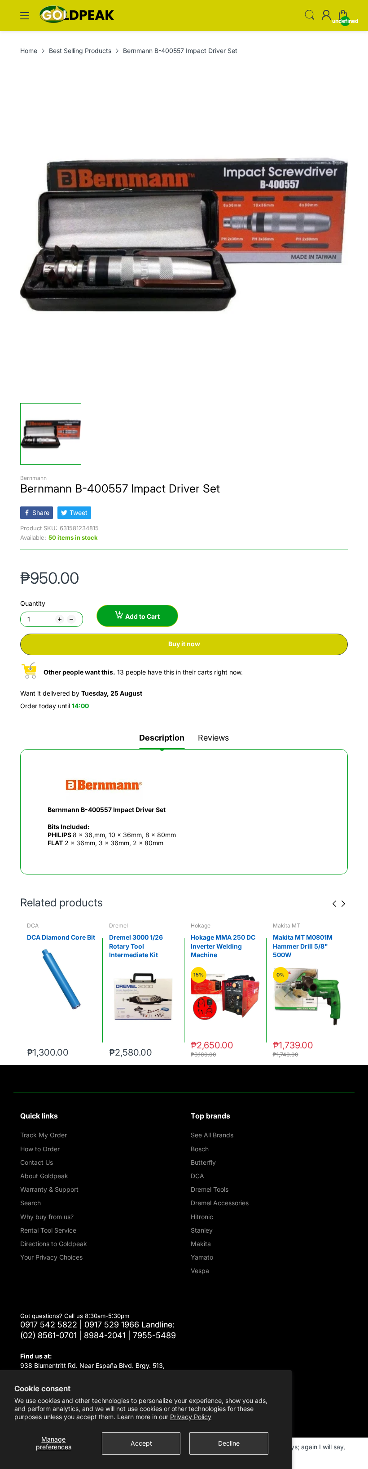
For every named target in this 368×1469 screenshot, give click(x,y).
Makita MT (204, 925)
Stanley (202, 1230)
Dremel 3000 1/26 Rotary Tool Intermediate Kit (54, 946)
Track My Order (43, 1135)
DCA (197, 1176)
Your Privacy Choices (51, 1257)
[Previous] (343, 903)
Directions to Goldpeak (53, 1243)
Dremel (36, 925)
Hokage (119, 925)
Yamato (202, 1257)
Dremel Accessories (220, 1203)
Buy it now (184, 644)
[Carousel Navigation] (339, 903)
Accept (141, 1443)
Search (30, 1203)
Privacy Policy (190, 1416)
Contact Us (36, 1162)
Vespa (200, 1270)
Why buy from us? (47, 1216)
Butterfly (203, 1162)
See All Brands (212, 1135)
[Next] (334, 903)
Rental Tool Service (48, 1230)
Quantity (32, 603)
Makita (201, 1243)
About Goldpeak (44, 1176)
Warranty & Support (49, 1189)
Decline (229, 1443)
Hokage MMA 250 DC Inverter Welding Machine (141, 946)
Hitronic (202, 1216)
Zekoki (281, 925)
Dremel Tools (209, 1189)
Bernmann (33, 478)
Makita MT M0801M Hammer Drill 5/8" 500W (220, 946)
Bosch (200, 1149)
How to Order (40, 1149)
